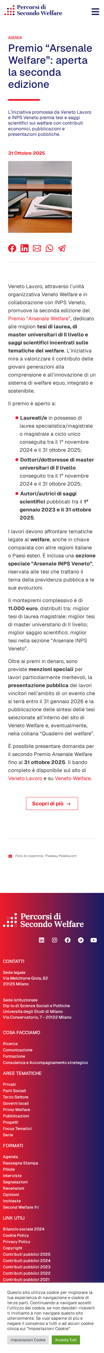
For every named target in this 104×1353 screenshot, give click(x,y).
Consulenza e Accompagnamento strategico (45, 1062)
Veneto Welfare (73, 778)
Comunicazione (17, 1049)
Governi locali (16, 1103)
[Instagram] (54, 940)
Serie (8, 1134)
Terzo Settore (15, 1097)
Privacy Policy (16, 1241)
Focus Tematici (17, 1128)
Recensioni (13, 1188)
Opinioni (11, 1194)
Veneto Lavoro (25, 778)
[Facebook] (12, 250)
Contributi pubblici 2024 (27, 1260)
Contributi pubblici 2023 (27, 1266)
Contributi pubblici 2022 (27, 1273)
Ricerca (10, 1043)
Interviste (12, 1175)
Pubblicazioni (16, 1116)
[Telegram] (80, 940)
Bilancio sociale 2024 (23, 1229)
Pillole (9, 1169)
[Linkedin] (41, 940)
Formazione (14, 1056)
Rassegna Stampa (20, 1163)
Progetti (10, 1122)
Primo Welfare (16, 1109)
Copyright (12, 1248)
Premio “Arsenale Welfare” (39, 318)
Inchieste (12, 1200)
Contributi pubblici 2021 (26, 1279)
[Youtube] (93, 940)
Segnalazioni (15, 1182)
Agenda (15, 37)
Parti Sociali (14, 1090)
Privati (9, 1084)
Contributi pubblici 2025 (27, 1254)
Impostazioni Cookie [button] (28, 1340)
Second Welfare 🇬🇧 (21, 1207)
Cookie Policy (16, 1235)
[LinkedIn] (25, 250)
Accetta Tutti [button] (66, 1340)
